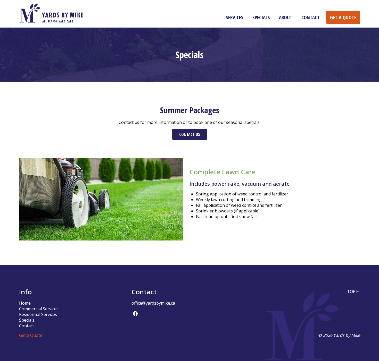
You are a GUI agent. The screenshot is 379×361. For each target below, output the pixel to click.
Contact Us (189, 134)
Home (25, 303)
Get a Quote (343, 17)
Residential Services (38, 314)
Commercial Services (39, 309)
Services (234, 17)
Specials (261, 17)
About (285, 17)
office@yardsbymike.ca (153, 303)
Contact (310, 17)
